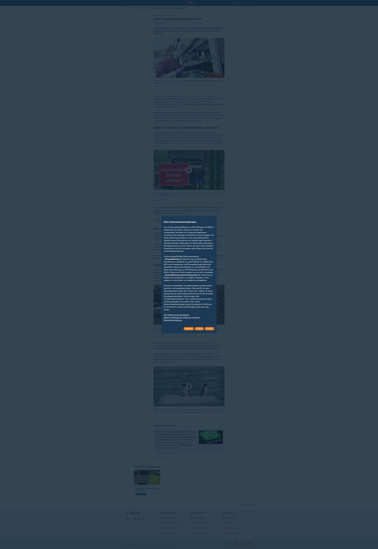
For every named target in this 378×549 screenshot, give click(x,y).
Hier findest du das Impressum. (177, 315)
